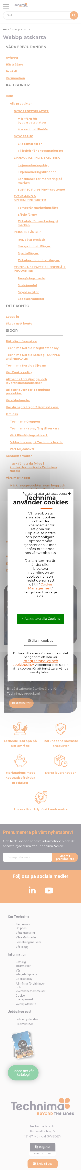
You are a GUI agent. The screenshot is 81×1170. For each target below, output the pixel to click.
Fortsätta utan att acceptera (45, 494)
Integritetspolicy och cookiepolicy (35, 663)
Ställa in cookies (40, 641)
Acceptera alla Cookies (42, 619)
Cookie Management (40, 586)
